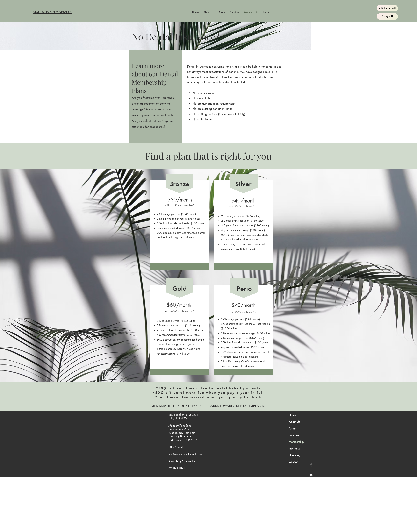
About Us (294, 422)
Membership (296, 442)
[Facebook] (311, 465)
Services (294, 435)
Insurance (294, 448)
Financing (294, 455)
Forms (292, 428)
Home (292, 415)
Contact (293, 462)
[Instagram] (311, 475)
